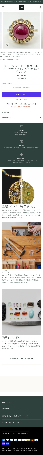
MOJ (4, 448)
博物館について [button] (6, 402)
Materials (5, 112)
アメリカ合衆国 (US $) (19, 433)
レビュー (4, 450)
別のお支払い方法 (21, 99)
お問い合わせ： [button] (6, 408)
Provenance (6, 117)
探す (35, 448)
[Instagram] (14, 422)
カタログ (30, 448)
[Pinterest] (10, 422)
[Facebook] (2, 422)
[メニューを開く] (5, 7)
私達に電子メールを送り (23, 162)
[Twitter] (6, 422)
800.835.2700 (32, 160)
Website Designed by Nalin (17, 450)
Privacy (24, 448)
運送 (14, 448)
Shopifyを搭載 (32, 450)
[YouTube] (18, 422)
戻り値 (18, 448)
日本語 (5, 433)
